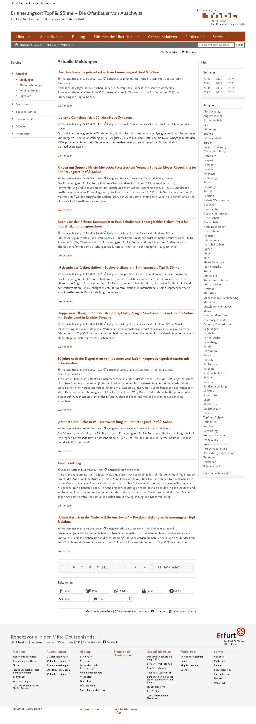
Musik (207, 311)
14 (144, 567)
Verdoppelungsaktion (192, 656)
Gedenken (209, 204)
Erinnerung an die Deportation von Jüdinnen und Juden (160, 679)
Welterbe (209, 457)
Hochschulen (211, 231)
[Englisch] (12, 3)
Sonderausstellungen (58, 665)
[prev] (62, 567)
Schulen (208, 377)
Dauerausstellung (214, 151)
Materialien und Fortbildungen (88, 667)
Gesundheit (210, 222)
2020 (206, 88)
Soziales (208, 391)
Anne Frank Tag (69, 463)
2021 (231, 83)
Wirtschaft (209, 462)
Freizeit (208, 191)
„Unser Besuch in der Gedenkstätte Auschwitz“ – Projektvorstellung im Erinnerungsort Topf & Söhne (126, 519)
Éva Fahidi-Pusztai (157, 668)
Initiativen (186, 661)
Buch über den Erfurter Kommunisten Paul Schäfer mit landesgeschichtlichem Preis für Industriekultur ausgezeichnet (123, 224)
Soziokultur (210, 395)
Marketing (209, 293)
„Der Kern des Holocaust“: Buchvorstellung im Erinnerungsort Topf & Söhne (115, 422)
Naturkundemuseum (216, 315)
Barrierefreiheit (212, 120)
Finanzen (209, 173)
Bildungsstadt (212, 138)
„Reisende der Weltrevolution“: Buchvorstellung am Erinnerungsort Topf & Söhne (118, 267)
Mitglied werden (189, 665)
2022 (219, 83)
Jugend (207, 249)
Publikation (210, 364)
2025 (219, 79)
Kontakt (51, 642)
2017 (206, 92)
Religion (208, 368)
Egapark (208, 160)
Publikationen (87, 685)
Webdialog (86, 676)
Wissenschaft (211, 466)
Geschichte (210, 209)
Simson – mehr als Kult (159, 663)
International (211, 240)
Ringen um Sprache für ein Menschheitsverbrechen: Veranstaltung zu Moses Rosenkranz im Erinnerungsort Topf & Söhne (127, 169)
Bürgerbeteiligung (214, 147)
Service (218, 37)
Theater (208, 413)
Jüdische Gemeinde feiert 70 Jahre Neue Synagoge (95, 117)
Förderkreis (194, 37)
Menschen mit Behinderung (220, 298)
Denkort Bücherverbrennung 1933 (160, 658)
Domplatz (209, 156)
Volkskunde (210, 439)
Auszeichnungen (22, 681)
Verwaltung (210, 431)
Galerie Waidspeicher (216, 200)
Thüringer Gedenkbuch (159, 672)
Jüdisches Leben (213, 244)
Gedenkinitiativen (162, 37)
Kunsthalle (210, 275)
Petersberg (210, 342)
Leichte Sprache (28, 3)
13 (134, 567)
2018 (231, 88)
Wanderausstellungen (58, 669)
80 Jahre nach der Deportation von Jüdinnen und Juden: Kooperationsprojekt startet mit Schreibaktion (123, 361)
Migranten (209, 302)
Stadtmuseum (212, 408)
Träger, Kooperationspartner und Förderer (26, 671)
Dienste (218, 678)
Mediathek (219, 661)
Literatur (208, 289)
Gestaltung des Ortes (24, 661)
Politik (207, 346)
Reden (217, 665)
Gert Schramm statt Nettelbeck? (157, 697)
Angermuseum (212, 116)
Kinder (207, 253)
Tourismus (210, 422)
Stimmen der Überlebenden (117, 37)
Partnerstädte (211, 338)
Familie (208, 169)
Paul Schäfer (153, 691)
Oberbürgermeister (215, 320)
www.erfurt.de (89, 709)
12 (124, 567)
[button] (70, 591)
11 (114, 567)
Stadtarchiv (210, 404)
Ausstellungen (52, 37)
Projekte (208, 360)
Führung (208, 196)
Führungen (86, 656)
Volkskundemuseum (216, 444)
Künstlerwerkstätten (216, 280)
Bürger (207, 142)
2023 (206, 83)
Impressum (48, 3)
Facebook (112, 642)
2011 (231, 92)
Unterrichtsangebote (91, 672)
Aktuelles (219, 656)
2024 (231, 79)
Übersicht (21, 642)
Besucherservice (222, 669)
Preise (207, 355)
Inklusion (209, 235)
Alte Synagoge (212, 111)
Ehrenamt (209, 165)
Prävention (210, 351)
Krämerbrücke (212, 266)
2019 (219, 88)
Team (16, 665)
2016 (219, 92)
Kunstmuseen (212, 284)
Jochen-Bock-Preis (157, 686)
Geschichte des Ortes (24, 656)
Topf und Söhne (213, 417)
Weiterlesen (65, 105)
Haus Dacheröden (214, 226)
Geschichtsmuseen (215, 213)
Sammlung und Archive (92, 690)
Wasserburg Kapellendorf (219, 453)
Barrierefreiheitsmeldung (133, 611)
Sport (206, 399)
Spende (185, 669)
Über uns (24, 37)
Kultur (207, 271)
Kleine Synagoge (213, 262)
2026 (206, 79)
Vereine (208, 426)
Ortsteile (208, 333)
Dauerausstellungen (57, 656)
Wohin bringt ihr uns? (58, 661)
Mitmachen (19, 676)
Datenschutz (65, 642)
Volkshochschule (214, 435)
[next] (151, 567)
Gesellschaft (211, 218)
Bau (205, 125)
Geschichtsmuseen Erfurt (126, 711)
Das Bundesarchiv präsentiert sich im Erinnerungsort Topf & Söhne (108, 72)
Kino (206, 258)
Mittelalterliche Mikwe (217, 306)
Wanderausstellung (215, 448)
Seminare (85, 661)
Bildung (78, 37)
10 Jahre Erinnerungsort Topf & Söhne (26, 687)
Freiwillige (209, 187)
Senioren (208, 382)
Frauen (207, 182)
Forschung (210, 178)
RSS (78, 642)
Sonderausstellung (215, 386)
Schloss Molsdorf (214, 373)
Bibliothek (209, 129)
